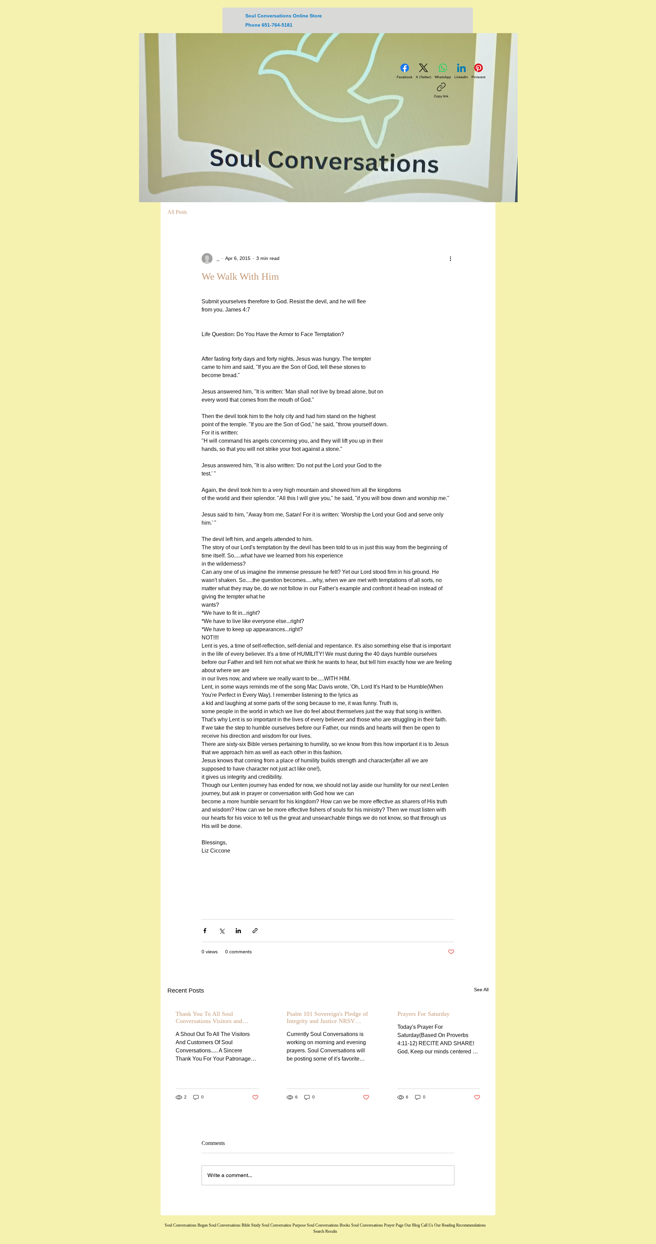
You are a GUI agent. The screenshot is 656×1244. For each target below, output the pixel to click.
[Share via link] (255, 930)
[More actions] (450, 258)
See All (481, 989)
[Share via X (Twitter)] (221, 930)
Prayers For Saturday (423, 1013)
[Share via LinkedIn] (238, 930)
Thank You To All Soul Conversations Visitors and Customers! (209, 1017)
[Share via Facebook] (205, 930)
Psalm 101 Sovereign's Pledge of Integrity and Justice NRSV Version (327, 1017)
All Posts (177, 212)
